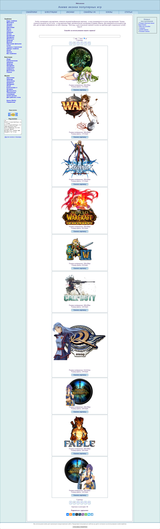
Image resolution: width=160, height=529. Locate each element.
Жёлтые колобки (144, 26)
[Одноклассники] (70, 514)
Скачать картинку (80, 90)
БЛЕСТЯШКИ (51, 12)
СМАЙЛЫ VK (90, 12)
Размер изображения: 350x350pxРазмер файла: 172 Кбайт (80, 182)
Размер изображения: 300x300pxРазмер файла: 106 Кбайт (80, 451)
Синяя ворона (143, 30)
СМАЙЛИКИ (31, 12)
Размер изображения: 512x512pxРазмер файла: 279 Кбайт (80, 372)
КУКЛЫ (109, 12)
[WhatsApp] (86, 514)
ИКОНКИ (70, 12)
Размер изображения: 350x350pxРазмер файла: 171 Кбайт (80, 87)
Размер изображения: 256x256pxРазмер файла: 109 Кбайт (80, 409)
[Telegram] (92, 514)
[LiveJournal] (79, 514)
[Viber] (83, 514)
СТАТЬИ (128, 12)
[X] (76, 514)
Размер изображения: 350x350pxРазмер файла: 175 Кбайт (80, 134)
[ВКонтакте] (67, 514)
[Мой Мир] (73, 514)
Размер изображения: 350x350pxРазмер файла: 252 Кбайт (80, 229)
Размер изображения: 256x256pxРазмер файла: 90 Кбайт (80, 266)
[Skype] (89, 514)
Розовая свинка (144, 31)
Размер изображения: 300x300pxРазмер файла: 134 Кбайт (80, 307)
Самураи (142, 28)
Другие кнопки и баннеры (13, 137)
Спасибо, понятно (80, 527)
